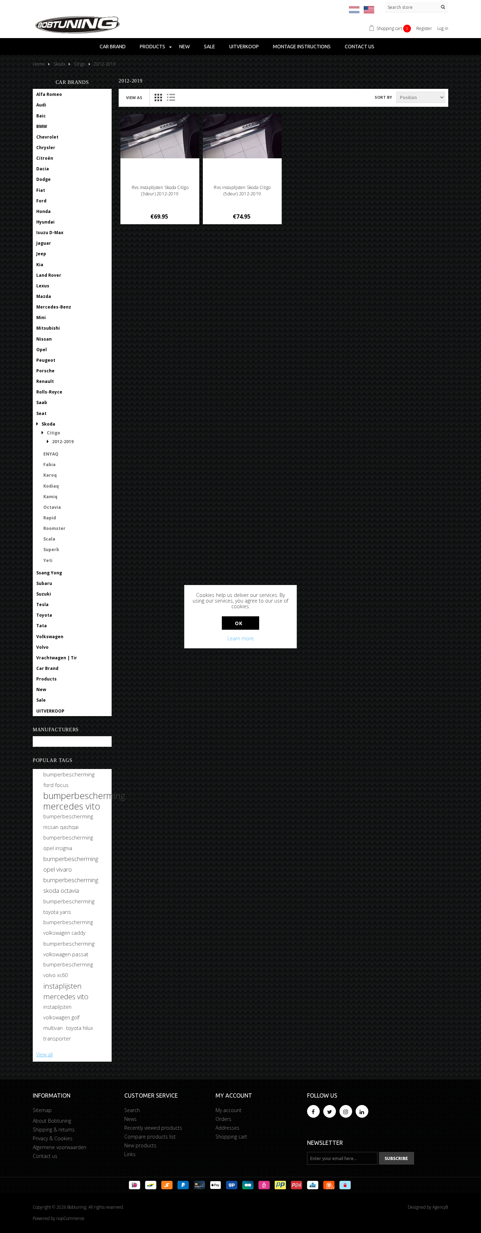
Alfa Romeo (49, 94)
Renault (45, 381)
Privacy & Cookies (53, 1138)
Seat (41, 413)
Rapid (49, 518)
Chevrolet (47, 137)
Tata (41, 626)
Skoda (48, 424)
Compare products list (150, 1136)
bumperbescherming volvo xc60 (68, 969)
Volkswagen (49, 637)
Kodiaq (51, 486)
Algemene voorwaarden (59, 1147)
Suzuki (43, 594)
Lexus (42, 286)
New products (140, 1145)
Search (132, 1110)
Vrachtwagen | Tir (56, 658)
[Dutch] (354, 9)
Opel (41, 350)
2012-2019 (63, 442)
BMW (41, 126)
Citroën (44, 158)
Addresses (227, 1127)
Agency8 (440, 1207)
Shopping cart (231, 1136)
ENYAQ (50, 454)
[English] (369, 9)
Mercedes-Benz (53, 307)
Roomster (54, 528)
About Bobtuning (52, 1120)
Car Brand (113, 46)
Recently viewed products (153, 1127)
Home (39, 64)
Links (130, 1154)
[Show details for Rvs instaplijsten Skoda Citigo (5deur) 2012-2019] (242, 136)
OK (238, 623)
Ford (41, 201)
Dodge (43, 179)
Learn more (240, 638)
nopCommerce (70, 1218)
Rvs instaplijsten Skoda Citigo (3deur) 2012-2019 (160, 190)
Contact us (359, 46)
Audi (41, 105)
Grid (158, 97)
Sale (209, 46)
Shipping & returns (54, 1129)
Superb (51, 550)
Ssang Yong (49, 573)
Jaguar (43, 243)
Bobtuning (48, 742)
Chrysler (45, 148)
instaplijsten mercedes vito (65, 991)
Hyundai (45, 222)
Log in (442, 28)
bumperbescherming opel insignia (68, 842)
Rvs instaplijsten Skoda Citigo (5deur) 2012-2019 (242, 190)
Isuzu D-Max (49, 233)
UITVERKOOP (244, 46)
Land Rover (48, 275)
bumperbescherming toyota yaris (68, 906)
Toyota (44, 615)
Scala (49, 539)
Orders (223, 1119)
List (171, 97)
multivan (53, 1028)
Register (424, 28)
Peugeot (45, 360)
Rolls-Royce (49, 392)
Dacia (42, 169)
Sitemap (42, 1110)
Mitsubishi (48, 328)
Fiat (40, 190)
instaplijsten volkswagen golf (61, 1012)
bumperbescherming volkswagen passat (68, 949)
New (184, 46)
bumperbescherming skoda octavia (70, 885)
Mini (41, 318)
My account (228, 1110)
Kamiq (50, 497)
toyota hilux (79, 1028)
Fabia (49, 465)
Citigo (53, 433)
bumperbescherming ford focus (68, 779)
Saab (41, 402)
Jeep (41, 254)
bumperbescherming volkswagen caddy (68, 927)
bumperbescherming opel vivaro (70, 864)
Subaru (44, 583)
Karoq (50, 475)
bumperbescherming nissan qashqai (68, 821)
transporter (57, 1038)
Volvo (42, 647)
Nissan (44, 339)
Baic (41, 116)
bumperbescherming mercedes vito (84, 800)
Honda (43, 211)
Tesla (42, 605)
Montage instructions (302, 46)
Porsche (45, 371)
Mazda (43, 296)
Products (152, 46)
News (130, 1119)
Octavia (52, 507)
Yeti (47, 560)
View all (44, 1054)
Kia (39, 265)
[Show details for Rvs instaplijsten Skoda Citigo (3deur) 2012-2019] (160, 136)
